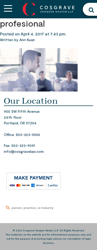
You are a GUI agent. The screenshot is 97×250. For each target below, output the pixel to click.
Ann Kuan (27, 39)
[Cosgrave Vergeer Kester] (48, 8)
